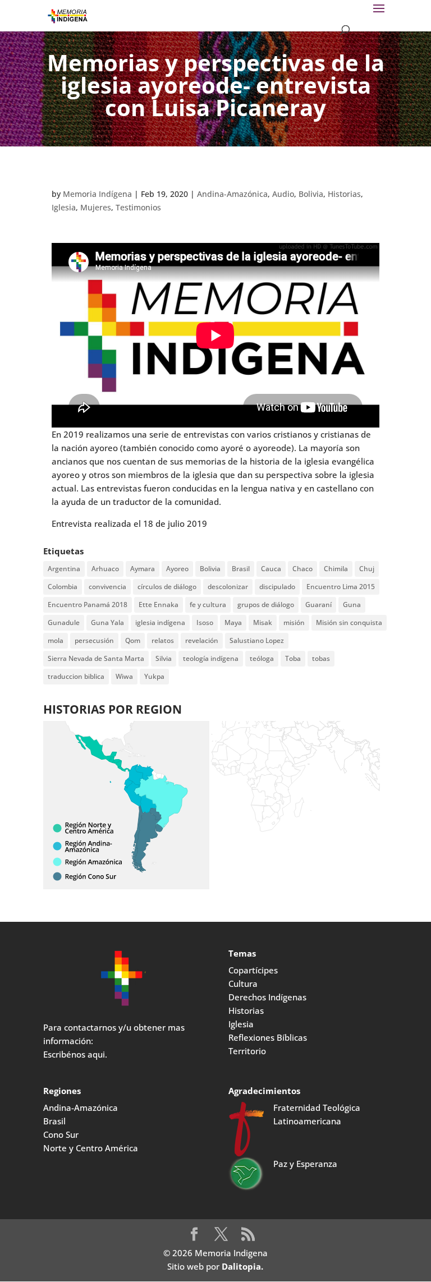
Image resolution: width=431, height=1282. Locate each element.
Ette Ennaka (158, 604)
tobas (321, 658)
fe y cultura (208, 604)
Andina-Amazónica (232, 194)
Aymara (142, 568)
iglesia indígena (160, 622)
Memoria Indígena (97, 194)
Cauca (271, 568)
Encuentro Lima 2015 (340, 586)
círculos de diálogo (166, 586)
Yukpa (154, 676)
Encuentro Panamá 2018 (87, 604)
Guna (352, 604)
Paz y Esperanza (305, 1163)
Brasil (241, 568)
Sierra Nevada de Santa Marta (96, 658)
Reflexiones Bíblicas (267, 1037)
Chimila (336, 568)
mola (55, 640)
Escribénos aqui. (75, 1054)
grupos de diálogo (265, 604)
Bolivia (311, 194)
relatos (163, 640)
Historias (344, 194)
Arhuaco (105, 568)
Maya (233, 622)
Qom (132, 640)
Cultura (243, 983)
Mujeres (95, 207)
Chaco (302, 568)
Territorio (247, 1050)
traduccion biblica (76, 676)
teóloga (262, 658)
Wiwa (124, 676)
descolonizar (228, 586)
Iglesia (64, 207)
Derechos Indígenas (267, 997)
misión (294, 622)
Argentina (64, 568)
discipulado (277, 586)
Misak (262, 622)
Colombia (62, 586)
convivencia (107, 586)
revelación (201, 640)
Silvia (163, 658)
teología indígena (211, 658)
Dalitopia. (242, 1266)
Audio (283, 194)
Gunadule (64, 622)
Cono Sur (61, 1134)
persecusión (94, 640)
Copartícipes (253, 970)
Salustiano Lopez (257, 640)
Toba (293, 658)
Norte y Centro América (90, 1148)
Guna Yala (107, 622)
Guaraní (318, 604)
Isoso (204, 622)
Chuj (366, 568)
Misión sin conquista (349, 622)
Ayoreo (177, 568)
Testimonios (138, 207)
